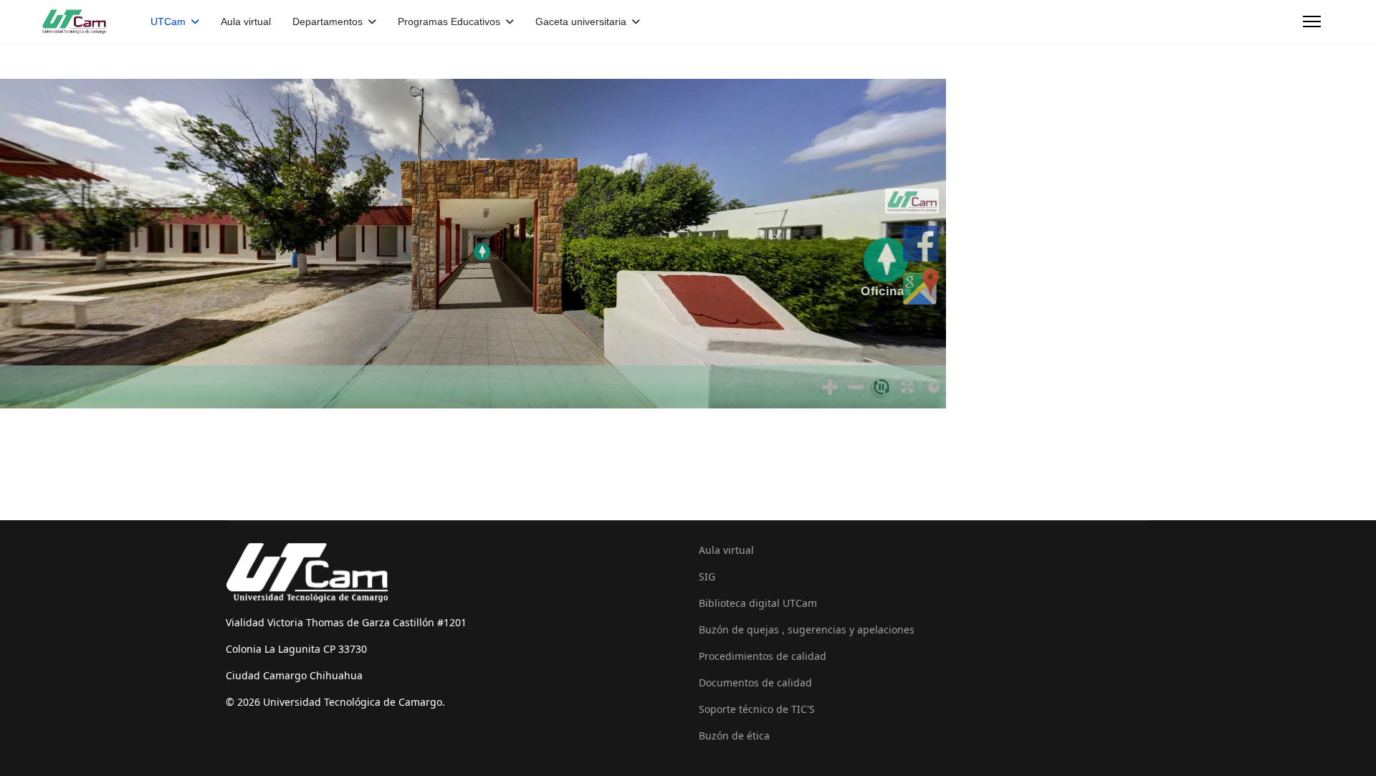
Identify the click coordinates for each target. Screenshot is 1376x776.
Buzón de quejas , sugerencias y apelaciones (806, 629)
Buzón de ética (734, 735)
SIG (707, 576)
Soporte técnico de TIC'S (757, 709)
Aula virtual (246, 21)
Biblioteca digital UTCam (758, 603)
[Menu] (1312, 21)
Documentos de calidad (755, 682)
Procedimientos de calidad (762, 656)
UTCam (168, 21)
